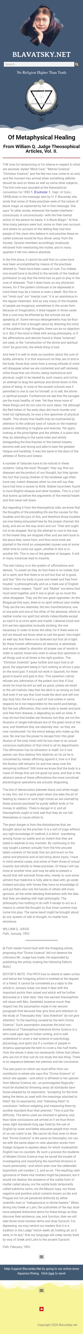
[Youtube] (41, 1309)
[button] (41, 119)
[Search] (76, 64)
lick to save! (54, 1273)
